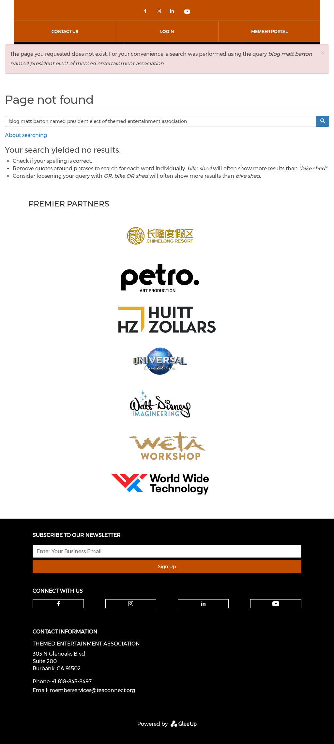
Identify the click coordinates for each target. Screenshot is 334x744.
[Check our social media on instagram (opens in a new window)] (160, 12)
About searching (26, 135)
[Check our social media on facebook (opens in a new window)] (146, 12)
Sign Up (167, 566)
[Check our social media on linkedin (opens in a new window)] (174, 12)
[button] (322, 52)
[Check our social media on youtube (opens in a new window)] (187, 12)
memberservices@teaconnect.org (92, 690)
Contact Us (65, 31)
